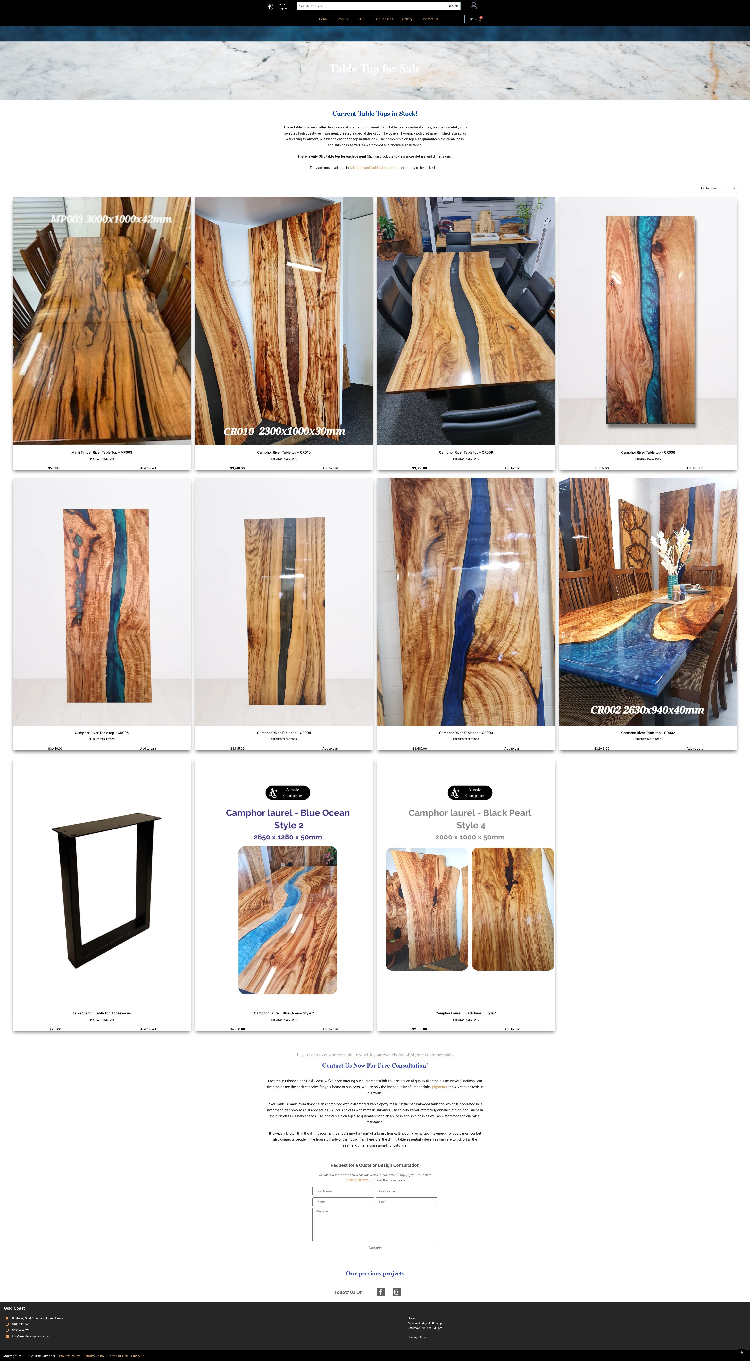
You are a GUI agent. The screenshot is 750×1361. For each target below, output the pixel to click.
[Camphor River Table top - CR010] (288, 321)
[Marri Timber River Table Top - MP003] (106, 321)
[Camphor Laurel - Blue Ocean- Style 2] (288, 882)
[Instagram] (397, 1292)
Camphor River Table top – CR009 (466, 452)
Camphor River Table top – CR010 (284, 452)
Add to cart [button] (148, 468)
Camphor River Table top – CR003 (466, 733)
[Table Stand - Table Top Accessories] (106, 882)
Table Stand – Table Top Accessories (102, 1013)
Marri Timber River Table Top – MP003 (101, 452)
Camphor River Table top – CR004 (284, 733)
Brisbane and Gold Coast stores (374, 168)
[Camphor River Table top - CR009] (470, 321)
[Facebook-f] (381, 1292)
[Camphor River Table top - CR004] (288, 602)
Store (341, 19)
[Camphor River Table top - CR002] (652, 602)
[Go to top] (741, 1352)
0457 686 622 (357, 1180)
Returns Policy (93, 1356)
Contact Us (429, 19)
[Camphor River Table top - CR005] (106, 602)
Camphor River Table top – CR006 (648, 452)
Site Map (137, 1356)
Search (453, 6)
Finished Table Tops (102, 458)
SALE (361, 19)
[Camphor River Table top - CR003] (470, 602)
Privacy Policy (69, 1356)
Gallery (407, 19)
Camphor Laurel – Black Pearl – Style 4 (466, 1013)
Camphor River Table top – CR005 (102, 733)
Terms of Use (118, 1356)
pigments (440, 1087)
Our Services (383, 19)
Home (323, 19)
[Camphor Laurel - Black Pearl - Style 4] (470, 882)
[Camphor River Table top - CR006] (652, 321)
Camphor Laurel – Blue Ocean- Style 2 (284, 1013)
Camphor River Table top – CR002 (648, 733)
